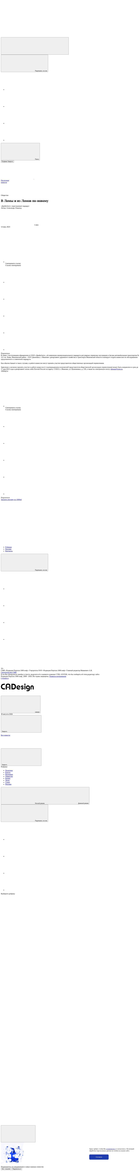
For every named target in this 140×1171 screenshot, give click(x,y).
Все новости (5, 735)
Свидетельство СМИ (9, 672)
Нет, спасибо (6, 1169)
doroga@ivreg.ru (116, 369)
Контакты (9, 551)
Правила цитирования (57, 676)
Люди (7, 780)
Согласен (99, 1157)
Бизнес (7, 778)
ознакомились (110, 1149)
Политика (9, 770)
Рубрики (8, 547)
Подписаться (16, 1169)
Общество (9, 776)
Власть (7, 772)
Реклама (8, 549)
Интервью (9, 774)
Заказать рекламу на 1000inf (11, 500)
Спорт (7, 782)
